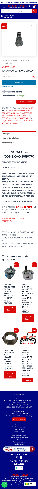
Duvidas (19, 440)
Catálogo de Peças (19, 431)
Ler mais (28, 380)
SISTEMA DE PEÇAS (24, 207)
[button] (4, 7)
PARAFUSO (19, 113)
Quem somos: (19, 425)
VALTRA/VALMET (13, 61)
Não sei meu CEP (8, 87)
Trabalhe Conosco (19, 444)
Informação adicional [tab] (10, 138)
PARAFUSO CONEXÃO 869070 (19, 115)
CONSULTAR (19, 82)
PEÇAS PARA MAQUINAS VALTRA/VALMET (16, 118)
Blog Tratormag (19, 429)
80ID (13, 113)
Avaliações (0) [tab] (8, 142)
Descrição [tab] (6, 133)
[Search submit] (34, 11)
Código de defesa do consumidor (19, 437)
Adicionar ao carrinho (26, 102)
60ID (3, 113)
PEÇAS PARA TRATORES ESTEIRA (13, 120)
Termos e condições (19, 442)
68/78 (8, 113)
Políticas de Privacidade (19, 435)
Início (4, 61)
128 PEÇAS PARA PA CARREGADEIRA (19, 110)
